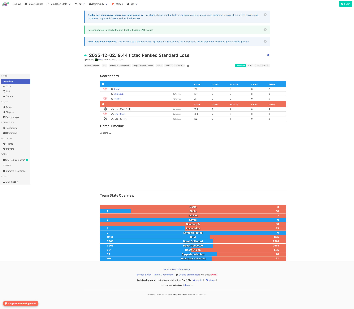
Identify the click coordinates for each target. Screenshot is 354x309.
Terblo (117, 98)
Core (8, 86)
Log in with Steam (108, 18)
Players (9, 112)
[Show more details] (188, 65)
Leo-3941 (119, 114)
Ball (7, 91)
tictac (100, 60)
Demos (9, 96)
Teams (9, 143)
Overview (8, 81)
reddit (198, 280)
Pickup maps (12, 117)
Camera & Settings (15, 171)
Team (8, 107)
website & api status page (177, 269)
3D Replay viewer (15, 159)
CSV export (11, 181)
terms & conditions (163, 274)
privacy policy (144, 274)
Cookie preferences (189, 274)
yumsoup (118, 93)
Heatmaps (11, 133)
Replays (17, 3)
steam (211, 280)
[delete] (265, 14)
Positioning (11, 128)
